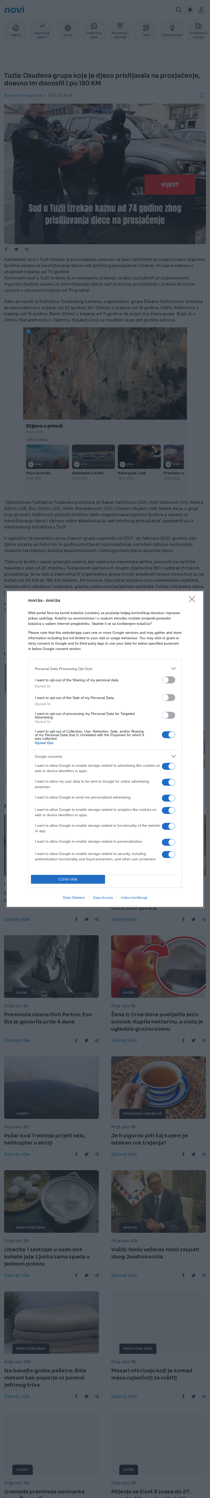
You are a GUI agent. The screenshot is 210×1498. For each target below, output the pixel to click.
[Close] (193, 601)
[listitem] (105, 668)
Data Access (103, 897)
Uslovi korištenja (134, 897)
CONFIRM (68, 879)
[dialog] (105, 749)
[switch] (168, 679)
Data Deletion (74, 897)
